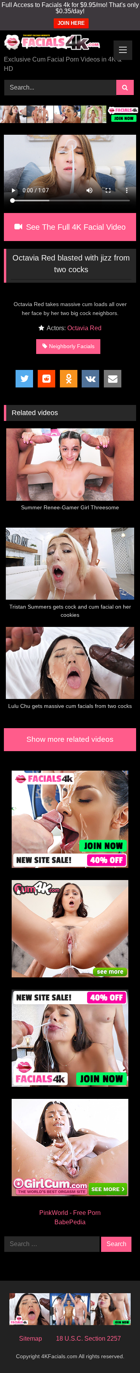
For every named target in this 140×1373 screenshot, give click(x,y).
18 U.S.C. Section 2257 (88, 1338)
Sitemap (30, 1338)
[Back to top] (115, 1349)
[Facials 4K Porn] (57, 43)
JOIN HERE (71, 23)
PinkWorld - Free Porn (70, 1212)
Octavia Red (84, 328)
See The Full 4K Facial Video (75, 227)
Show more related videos (70, 739)
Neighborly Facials (71, 346)
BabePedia (70, 1222)
